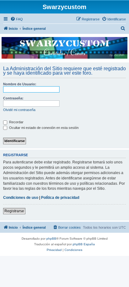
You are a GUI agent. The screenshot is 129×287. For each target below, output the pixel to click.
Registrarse (14, 211)
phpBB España (84, 244)
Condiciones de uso (20, 197)
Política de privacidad (60, 197)
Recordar (15, 122)
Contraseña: (13, 98)
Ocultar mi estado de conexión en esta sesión (43, 128)
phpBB (51, 238)
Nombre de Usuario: (19, 84)
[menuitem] (16, 19)
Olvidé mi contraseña (19, 110)
